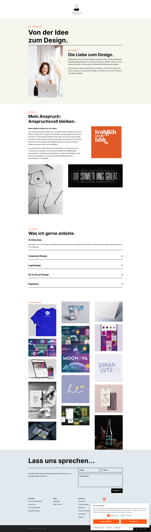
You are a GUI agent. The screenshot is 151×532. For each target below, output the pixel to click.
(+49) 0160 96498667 (34, 507)
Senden (116, 490)
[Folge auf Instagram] (104, 499)
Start (51, 9)
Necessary (115, 515)
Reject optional (106, 521)
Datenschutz (62, 9)
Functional (128, 515)
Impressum (97, 9)
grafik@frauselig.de (34, 511)
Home (87, 9)
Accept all (133, 521)
